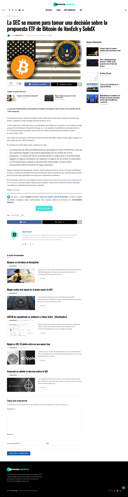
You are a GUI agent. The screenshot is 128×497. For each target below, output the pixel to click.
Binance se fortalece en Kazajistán (28, 96)
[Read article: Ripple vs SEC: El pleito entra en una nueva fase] (21, 358)
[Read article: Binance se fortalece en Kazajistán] (11, 98)
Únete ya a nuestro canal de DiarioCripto (54, 197)
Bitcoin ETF (15, 215)
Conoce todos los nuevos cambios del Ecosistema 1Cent (110, 49)
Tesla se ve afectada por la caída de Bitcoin (109, 85)
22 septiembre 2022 (24, 320)
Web (47, 443)
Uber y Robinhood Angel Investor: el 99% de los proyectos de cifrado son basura (108, 62)
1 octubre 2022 (60, 100)
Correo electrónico (14, 443)
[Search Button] (125, 10)
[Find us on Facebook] (9, 10)
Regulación (15, 16)
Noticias (49, 10)
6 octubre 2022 (22, 98)
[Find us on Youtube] (19, 10)
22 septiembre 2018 (31, 35)
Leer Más (43, 278)
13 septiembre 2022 (24, 348)
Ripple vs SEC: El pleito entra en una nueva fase (28, 344)
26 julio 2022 (105, 89)
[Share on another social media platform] (80, 84)
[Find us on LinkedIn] (23, 10)
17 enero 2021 (105, 104)
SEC (22, 215)
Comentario (11, 409)
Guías (58, 10)
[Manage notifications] (123, 487)
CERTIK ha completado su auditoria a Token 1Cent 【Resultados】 (37, 317)
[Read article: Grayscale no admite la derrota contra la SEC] (21, 385)
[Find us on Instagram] (16, 10)
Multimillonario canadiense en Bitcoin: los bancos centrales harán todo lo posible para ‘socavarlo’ (110, 98)
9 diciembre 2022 (105, 53)
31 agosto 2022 (23, 375)
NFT (81, 10)
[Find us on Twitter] (12, 10)
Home (8, 16)
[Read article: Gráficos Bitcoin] (92, 76)
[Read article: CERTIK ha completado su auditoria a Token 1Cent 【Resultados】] (21, 330)
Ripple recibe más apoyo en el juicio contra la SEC (65, 97)
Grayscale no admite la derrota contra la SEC (27, 371)
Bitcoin (14, 183)
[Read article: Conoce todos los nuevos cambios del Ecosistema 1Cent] (92, 51)
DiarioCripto (18, 35)
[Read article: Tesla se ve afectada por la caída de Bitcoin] (92, 87)
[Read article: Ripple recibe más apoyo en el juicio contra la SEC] (49, 98)
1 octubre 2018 (105, 76)
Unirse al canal (45, 208)
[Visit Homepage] (64, 3)
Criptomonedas (69, 10)
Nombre (10, 434)
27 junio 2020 (105, 68)
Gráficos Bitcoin (105, 73)
